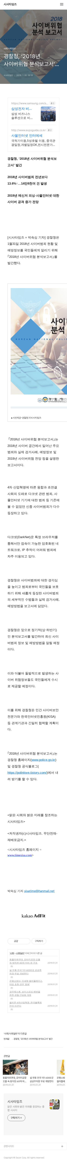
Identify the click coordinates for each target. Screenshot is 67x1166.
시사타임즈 (10, 4)
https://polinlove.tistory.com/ (27, 772)
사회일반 (20, 953)
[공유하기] (21, 941)
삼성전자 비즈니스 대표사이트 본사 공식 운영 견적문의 (21, 109)
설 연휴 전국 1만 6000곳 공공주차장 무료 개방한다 (25, 972)
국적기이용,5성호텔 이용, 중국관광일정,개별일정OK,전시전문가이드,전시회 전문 (33, 143)
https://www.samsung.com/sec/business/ (29, 103)
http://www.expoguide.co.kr (28, 130)
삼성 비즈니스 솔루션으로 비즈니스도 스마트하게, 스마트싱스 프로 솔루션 (22, 116)
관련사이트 (9, 1146)
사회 (12, 953)
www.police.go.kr (43, 760)
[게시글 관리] (26, 941)
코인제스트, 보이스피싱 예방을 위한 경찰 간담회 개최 (24, 993)
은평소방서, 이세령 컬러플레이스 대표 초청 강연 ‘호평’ (25, 983)
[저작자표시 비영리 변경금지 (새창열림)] (51, 941)
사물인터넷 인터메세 (26, 135)
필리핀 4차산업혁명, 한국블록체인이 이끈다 (25, 1004)
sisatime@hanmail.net (39, 891)
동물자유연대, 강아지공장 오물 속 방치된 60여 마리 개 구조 (24, 961)
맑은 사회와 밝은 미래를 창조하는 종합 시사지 (25, 1108)
